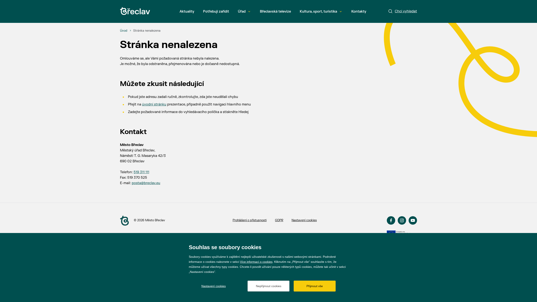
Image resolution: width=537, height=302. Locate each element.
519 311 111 (141, 172)
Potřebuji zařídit (216, 11)
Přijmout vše (314, 286)
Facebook (391, 220)
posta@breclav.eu (146, 183)
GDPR (279, 220)
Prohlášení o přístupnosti (250, 220)
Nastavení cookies (304, 220)
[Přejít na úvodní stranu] (124, 221)
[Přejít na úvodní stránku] (135, 11)
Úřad (242, 11)
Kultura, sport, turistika (318, 11)
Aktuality (187, 11)
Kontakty (358, 11)
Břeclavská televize (275, 11)
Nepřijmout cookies (268, 286)
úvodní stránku (154, 104)
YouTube (413, 220)
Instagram (402, 220)
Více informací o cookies (256, 261)
